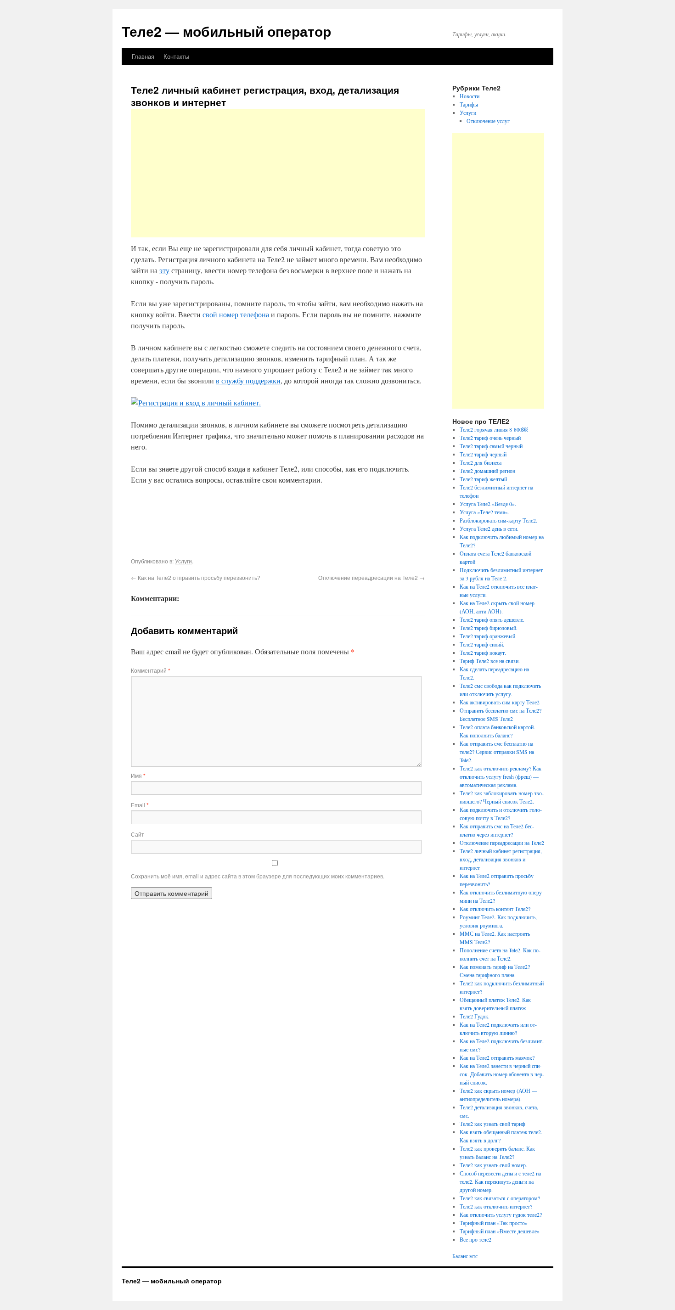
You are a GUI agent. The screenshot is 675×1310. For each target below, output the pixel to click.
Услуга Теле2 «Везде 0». (488, 503)
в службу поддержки (248, 380)
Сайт (137, 834)
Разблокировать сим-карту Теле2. (498, 520)
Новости (469, 96)
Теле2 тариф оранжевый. (488, 636)
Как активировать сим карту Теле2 (500, 702)
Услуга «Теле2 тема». (484, 512)
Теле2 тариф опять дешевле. (492, 619)
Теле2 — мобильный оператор (226, 31)
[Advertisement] (278, 173)
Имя (138, 775)
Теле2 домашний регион (487, 470)
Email (140, 805)
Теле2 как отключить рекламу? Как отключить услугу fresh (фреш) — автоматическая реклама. (500, 776)
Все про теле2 (475, 1239)
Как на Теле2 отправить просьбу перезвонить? (195, 577)
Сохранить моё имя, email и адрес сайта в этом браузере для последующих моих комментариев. (257, 876)
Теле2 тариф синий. (482, 644)
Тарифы (469, 104)
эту (164, 270)
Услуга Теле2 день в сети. (489, 528)
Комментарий (150, 670)
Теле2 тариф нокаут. (483, 652)
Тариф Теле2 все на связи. (490, 660)
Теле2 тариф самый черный (491, 446)
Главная (143, 56)
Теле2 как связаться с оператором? (500, 1198)
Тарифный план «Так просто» (494, 1222)
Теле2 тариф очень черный (490, 437)
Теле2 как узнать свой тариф (492, 1123)
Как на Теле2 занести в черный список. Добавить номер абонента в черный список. (502, 1074)
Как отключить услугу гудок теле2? (501, 1214)
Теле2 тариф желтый (483, 479)
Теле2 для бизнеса (480, 462)
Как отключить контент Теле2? (495, 908)
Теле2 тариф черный (483, 454)
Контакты (176, 56)
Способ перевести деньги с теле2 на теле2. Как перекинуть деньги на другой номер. (500, 1181)
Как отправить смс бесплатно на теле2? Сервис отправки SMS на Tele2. (497, 752)
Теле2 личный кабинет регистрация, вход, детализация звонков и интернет (501, 859)
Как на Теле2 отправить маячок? (497, 1057)
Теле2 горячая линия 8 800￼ (494, 429)
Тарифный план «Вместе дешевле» (500, 1231)
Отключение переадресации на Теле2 (371, 577)
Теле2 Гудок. (474, 1016)
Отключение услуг (488, 120)
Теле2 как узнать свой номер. (493, 1165)
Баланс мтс (465, 1255)
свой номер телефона (235, 314)
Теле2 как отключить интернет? (496, 1206)
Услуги (183, 561)
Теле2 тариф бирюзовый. (489, 627)
